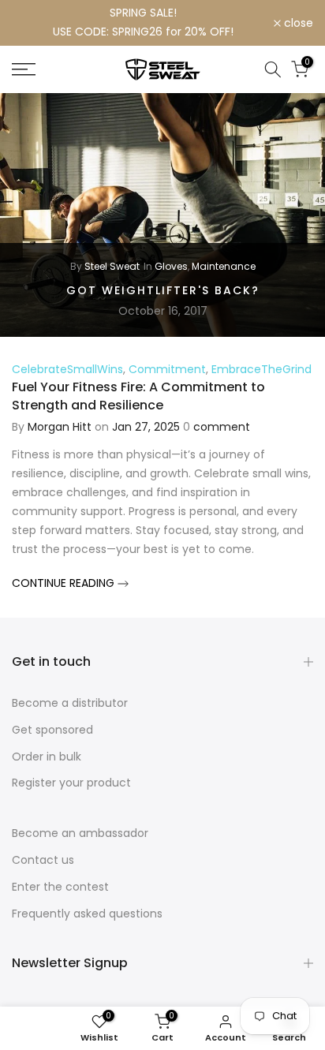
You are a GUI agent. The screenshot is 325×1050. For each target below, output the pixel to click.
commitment (167, 369)
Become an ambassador (80, 833)
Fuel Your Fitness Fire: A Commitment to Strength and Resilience (138, 395)
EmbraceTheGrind (261, 369)
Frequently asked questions (87, 913)
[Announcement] (143, 23)
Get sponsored (52, 730)
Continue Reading (65, 583)
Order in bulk (46, 756)
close (297, 22)
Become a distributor (70, 703)
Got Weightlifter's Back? (163, 289)
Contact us (43, 860)
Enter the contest (60, 887)
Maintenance (224, 266)
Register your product (71, 782)
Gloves (171, 266)
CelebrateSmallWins (67, 369)
